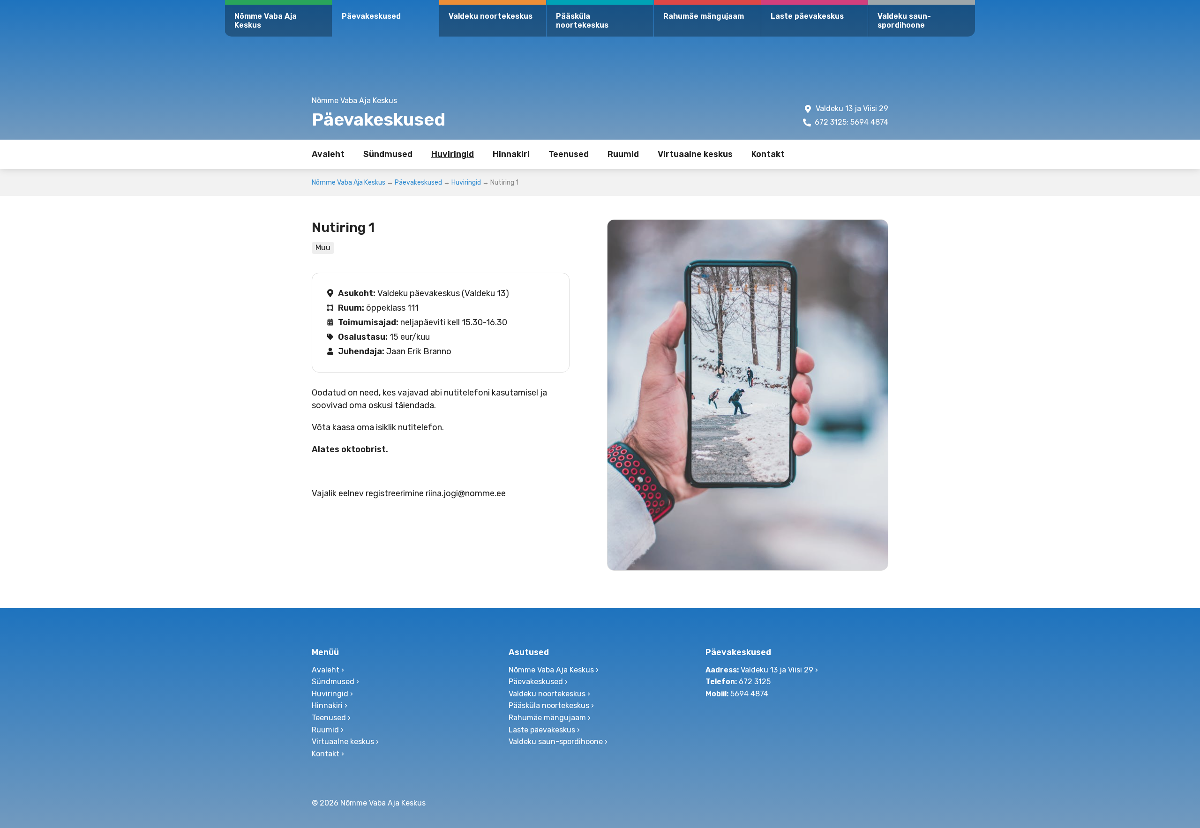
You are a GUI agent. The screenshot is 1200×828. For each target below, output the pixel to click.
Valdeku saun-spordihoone (904, 21)
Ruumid (623, 154)
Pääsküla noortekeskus (582, 21)
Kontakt (768, 154)
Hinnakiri (511, 154)
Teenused (568, 154)
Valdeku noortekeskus (490, 16)
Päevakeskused (371, 16)
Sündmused (387, 154)
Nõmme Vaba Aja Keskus (265, 21)
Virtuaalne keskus (695, 154)
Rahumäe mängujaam (703, 16)
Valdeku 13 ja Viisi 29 (852, 108)
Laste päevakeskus (807, 16)
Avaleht (328, 154)
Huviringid (452, 154)
